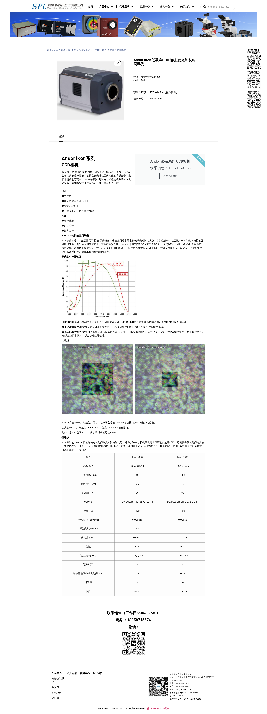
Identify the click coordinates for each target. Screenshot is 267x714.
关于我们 (185, 6)
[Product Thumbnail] (117, 63)
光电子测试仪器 (62, 50)
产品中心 (104, 6)
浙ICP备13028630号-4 (158, 708)
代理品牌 (124, 6)
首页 (90, 6)
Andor (144, 80)
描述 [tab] (61, 136)
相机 (74, 50)
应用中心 (145, 6)
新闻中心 (165, 6)
